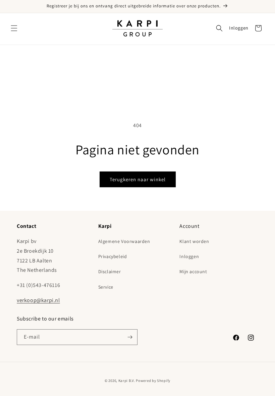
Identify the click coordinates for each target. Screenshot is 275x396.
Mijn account (193, 271)
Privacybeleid (112, 256)
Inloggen (238, 28)
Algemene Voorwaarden (124, 241)
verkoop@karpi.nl (38, 300)
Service (105, 287)
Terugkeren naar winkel (138, 179)
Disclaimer (109, 271)
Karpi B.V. (126, 380)
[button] (14, 28)
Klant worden (194, 241)
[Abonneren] (129, 337)
